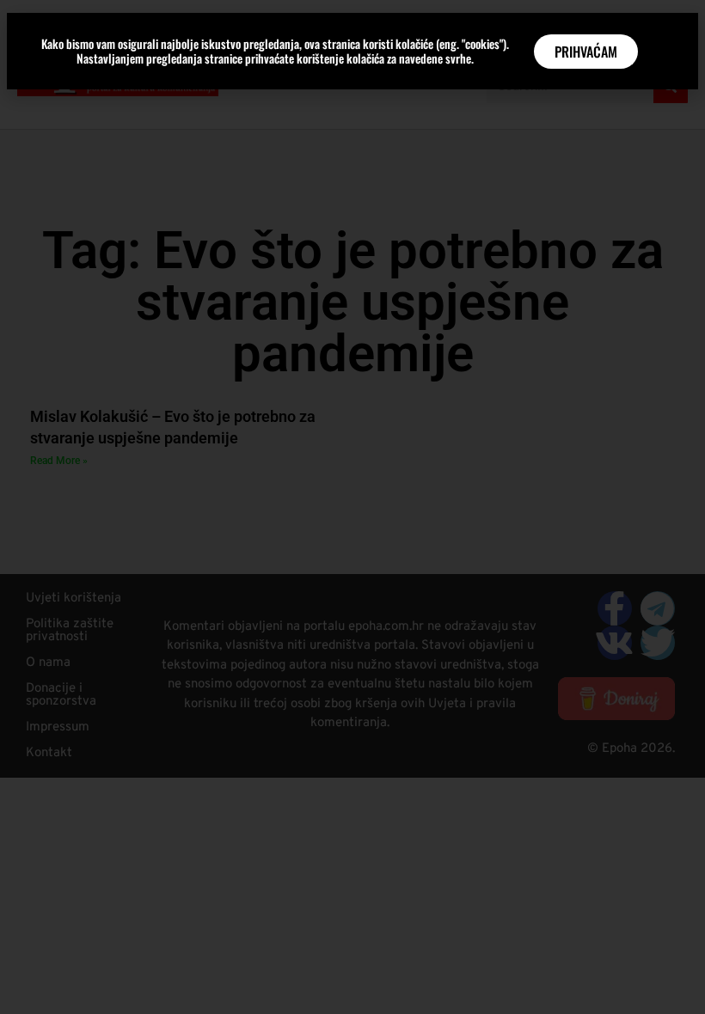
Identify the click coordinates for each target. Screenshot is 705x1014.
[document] (352, 507)
